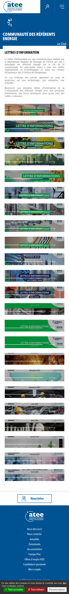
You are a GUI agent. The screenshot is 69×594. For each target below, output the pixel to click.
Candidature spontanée (34, 564)
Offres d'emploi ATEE (35, 559)
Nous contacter (34, 534)
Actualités (34, 539)
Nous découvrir (34, 529)
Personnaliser (57, 589)
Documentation (34, 549)
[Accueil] (14, 6)
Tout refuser (37, 589)
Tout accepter (15, 589)
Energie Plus (35, 554)
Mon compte (34, 569)
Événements (34, 544)
